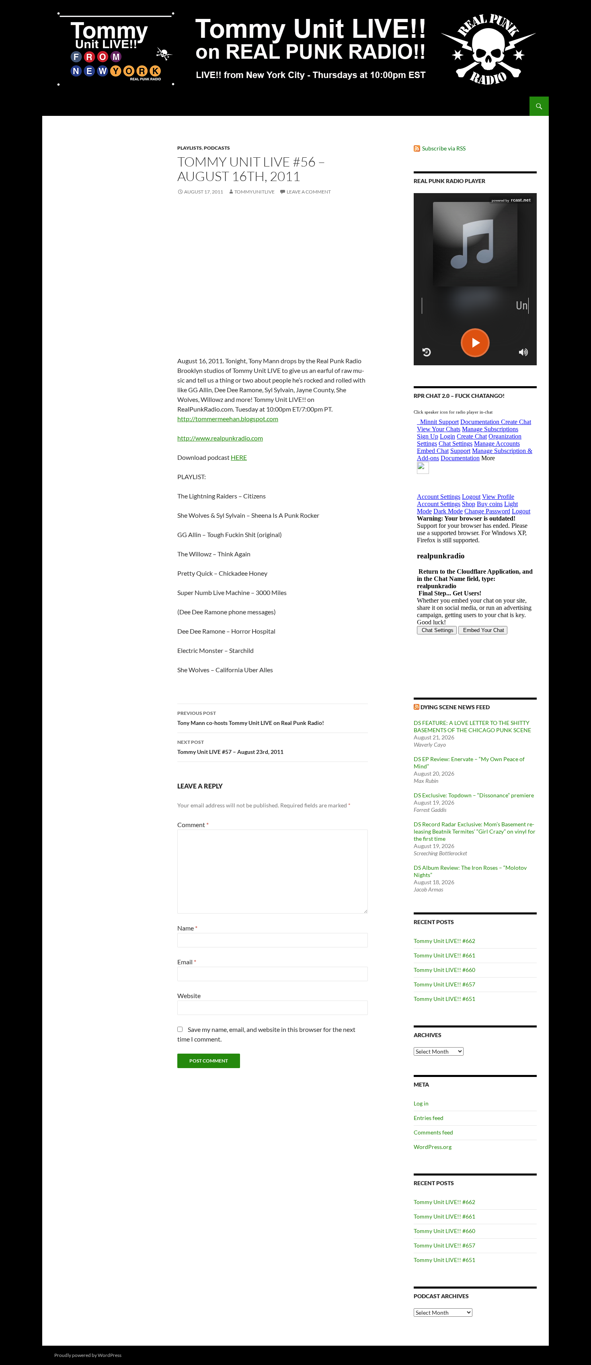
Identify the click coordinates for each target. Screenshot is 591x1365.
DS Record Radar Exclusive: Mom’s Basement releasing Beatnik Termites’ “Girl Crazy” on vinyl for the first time (475, 831)
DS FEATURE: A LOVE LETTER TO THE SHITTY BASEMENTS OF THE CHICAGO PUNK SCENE (472, 726)
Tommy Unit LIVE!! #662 (444, 940)
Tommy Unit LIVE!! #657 (444, 984)
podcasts (217, 148)
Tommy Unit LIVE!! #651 (444, 998)
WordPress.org (432, 1146)
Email (186, 962)
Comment (193, 824)
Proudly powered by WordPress (87, 1355)
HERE (239, 457)
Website (189, 995)
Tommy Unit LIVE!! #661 (444, 955)
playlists (189, 148)
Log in (421, 1103)
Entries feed (428, 1117)
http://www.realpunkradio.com (220, 438)
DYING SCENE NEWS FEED (455, 707)
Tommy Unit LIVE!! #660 (444, 969)
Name (187, 928)
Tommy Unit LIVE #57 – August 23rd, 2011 (230, 747)
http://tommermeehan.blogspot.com (227, 418)
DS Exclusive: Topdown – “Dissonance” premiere (474, 795)
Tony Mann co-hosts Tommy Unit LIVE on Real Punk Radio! (250, 718)
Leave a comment (309, 192)
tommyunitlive (254, 192)
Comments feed (433, 1132)
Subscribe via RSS (444, 148)
